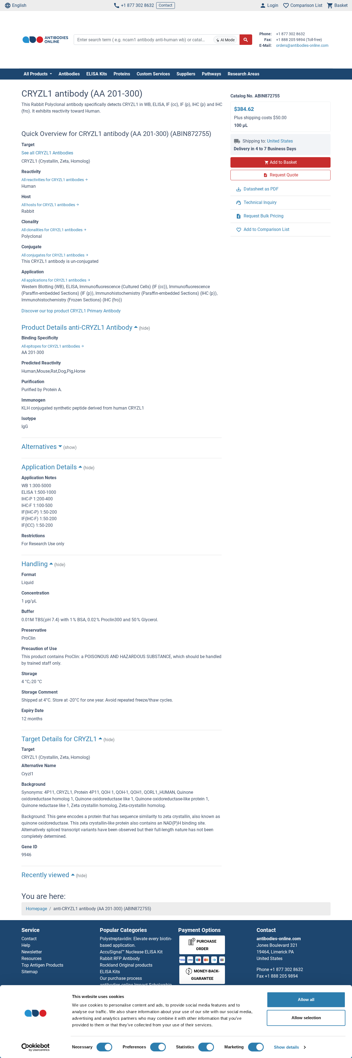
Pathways (211, 74)
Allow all (306, 999)
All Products (36, 74)
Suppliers (186, 74)
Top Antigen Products (42, 965)
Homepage (36, 908)
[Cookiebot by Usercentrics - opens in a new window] (36, 1047)
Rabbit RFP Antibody (120, 958)
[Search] (246, 39)
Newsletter (31, 952)
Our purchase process (121, 978)
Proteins (122, 74)
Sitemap (29, 971)
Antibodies (69, 74)
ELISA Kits (96, 74)
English (19, 5)
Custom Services (153, 74)
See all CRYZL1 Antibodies (47, 153)
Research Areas (243, 74)
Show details (286, 1047)
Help (25, 945)
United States (280, 141)
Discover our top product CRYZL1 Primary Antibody (71, 310)
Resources (31, 958)
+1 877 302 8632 (137, 5)
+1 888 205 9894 (281, 976)
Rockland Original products (126, 965)
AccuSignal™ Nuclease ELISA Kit (131, 952)
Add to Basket (283, 162)
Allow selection (306, 1017)
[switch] (158, 1047)
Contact (165, 5)
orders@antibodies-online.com (302, 45)
